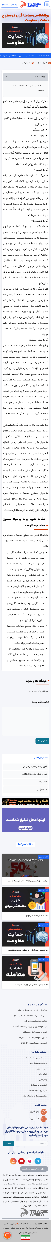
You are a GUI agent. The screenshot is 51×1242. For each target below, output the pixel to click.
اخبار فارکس (26, 63)
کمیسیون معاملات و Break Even (34, 1043)
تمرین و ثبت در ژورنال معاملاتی (35, 1032)
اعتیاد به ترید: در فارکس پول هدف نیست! (31, 984)
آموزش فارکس (41, 782)
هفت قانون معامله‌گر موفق (36, 915)
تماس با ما (42, 1074)
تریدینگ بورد (35, 1112)
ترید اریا (17, 1224)
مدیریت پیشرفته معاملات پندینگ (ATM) (30, 1016)
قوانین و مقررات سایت (38, 1090)
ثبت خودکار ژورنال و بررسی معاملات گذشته (30, 1027)
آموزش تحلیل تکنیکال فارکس (35, 766)
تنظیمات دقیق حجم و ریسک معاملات (32, 1010)
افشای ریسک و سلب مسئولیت (34, 1169)
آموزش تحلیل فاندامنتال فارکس (34, 774)
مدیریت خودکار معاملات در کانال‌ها (33, 1038)
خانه (32, 56)
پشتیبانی (43, 1080)
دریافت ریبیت (41, 1069)
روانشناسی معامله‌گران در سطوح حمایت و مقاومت (28, 950)
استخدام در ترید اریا (39, 1085)
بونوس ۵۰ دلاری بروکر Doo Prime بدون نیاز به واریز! (27, 881)
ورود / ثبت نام (8, 4)
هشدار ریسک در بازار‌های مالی (35, 1096)
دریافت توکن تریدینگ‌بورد (36, 1058)
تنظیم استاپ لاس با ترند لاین (35, 1021)
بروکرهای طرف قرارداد (38, 1063)
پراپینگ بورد (35, 1119)
